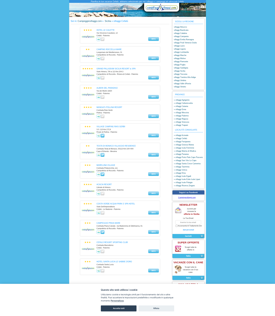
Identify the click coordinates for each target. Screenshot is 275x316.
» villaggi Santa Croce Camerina (187, 164)
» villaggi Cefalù (180, 138)
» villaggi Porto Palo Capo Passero (188, 157)
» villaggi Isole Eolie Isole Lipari (187, 179)
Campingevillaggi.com (187, 198)
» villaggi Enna (180, 109)
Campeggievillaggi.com (90, 21)
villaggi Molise (180, 58)
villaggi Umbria (180, 80)
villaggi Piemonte (181, 61)
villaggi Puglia (179, 65)
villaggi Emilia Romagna (184, 39)
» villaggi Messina (181, 112)
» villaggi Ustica (180, 170)
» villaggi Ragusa (181, 119)
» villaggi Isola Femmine (184, 148)
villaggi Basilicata (181, 30)
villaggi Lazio (179, 46)
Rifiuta (156, 308)
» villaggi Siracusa (181, 122)
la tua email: (188, 218)
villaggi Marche (180, 55)
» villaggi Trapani (181, 125)
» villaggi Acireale (181, 135)
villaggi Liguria (180, 49)
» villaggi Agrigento (181, 100)
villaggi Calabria (180, 33)
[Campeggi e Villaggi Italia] (161, 8)
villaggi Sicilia (179, 71)
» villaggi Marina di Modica (185, 151)
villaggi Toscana (180, 74)
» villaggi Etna (180, 173)
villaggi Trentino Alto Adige (185, 77)
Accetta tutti (118, 308)
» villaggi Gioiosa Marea (184, 145)
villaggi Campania (181, 36)
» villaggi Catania (181, 106)
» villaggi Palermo (181, 116)
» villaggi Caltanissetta (183, 103)
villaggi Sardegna (181, 68)
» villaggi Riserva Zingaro (184, 186)
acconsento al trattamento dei (190, 228)
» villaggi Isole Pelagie (183, 182)
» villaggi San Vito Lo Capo (185, 160)
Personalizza (117, 300)
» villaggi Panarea (181, 154)
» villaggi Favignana (182, 141)
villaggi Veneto (180, 87)
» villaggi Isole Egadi (182, 176)
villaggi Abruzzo (180, 27)
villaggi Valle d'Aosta (182, 83)
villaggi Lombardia (181, 52)
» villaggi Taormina (181, 167)
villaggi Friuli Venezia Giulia (185, 43)
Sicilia (107, 21)
